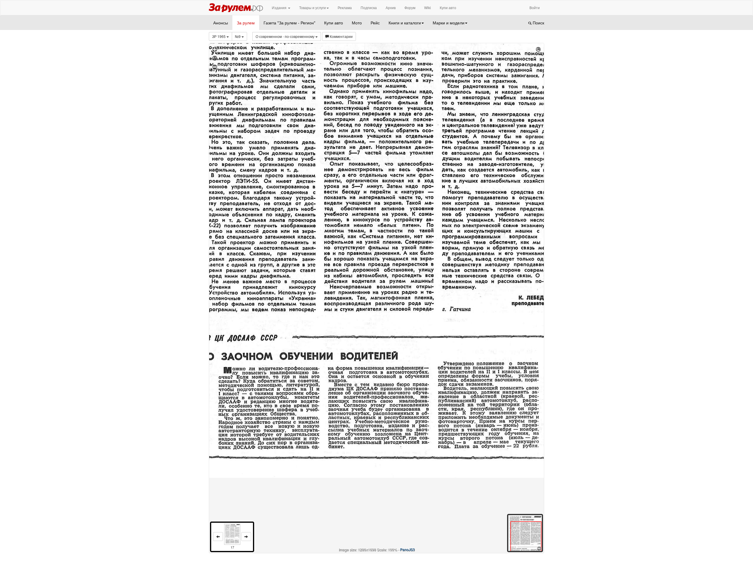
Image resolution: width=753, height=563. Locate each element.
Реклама (345, 7)
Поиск (538, 23)
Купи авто (448, 7)
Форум (409, 7)
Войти (534, 7)
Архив (391, 7)
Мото (357, 23)
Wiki (427, 7)
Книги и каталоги (405, 23)
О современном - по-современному (285, 36)
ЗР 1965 (219, 36)
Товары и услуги (312, 7)
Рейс (375, 23)
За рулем (246, 23)
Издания (279, 7)
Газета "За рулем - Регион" (289, 23)
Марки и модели (448, 23)
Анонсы (220, 23)
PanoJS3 (407, 549)
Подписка (369, 7)
